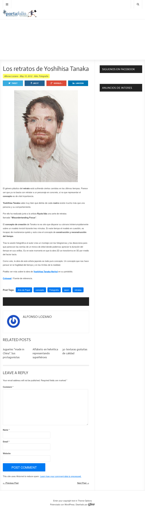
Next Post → (83, 482)
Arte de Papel (24, 289)
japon (66, 289)
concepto (40, 289)
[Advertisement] (72, 31)
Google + (58, 83)
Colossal (7, 278)
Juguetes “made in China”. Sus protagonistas (13, 353)
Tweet (14, 83)
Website (7, 453)
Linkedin (80, 83)
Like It (36, 83)
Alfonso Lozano (11, 76)
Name (6, 429)
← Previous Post (11, 482)
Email (6, 441)
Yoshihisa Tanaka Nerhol (45, 271)
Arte (36, 76)
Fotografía (43, 76)
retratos (78, 289)
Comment (8, 386)
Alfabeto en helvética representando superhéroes (45, 353)
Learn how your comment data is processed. (60, 476)
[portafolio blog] (20, 16)
